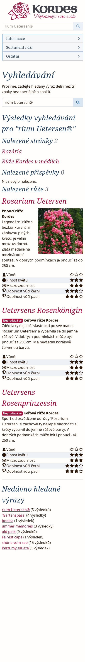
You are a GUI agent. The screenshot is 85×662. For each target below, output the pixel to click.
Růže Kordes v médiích (30, 161)
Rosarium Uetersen (34, 201)
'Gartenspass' (13, 515)
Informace (15, 38)
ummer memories (17, 526)
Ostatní (12, 56)
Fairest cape (12, 537)
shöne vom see (15, 542)
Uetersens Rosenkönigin (42, 310)
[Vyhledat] (78, 26)
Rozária (12, 151)
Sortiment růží (19, 47)
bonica (7, 520)
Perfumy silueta (15, 547)
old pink (9, 531)
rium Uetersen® (16, 509)
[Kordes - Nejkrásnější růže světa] (42, 11)
